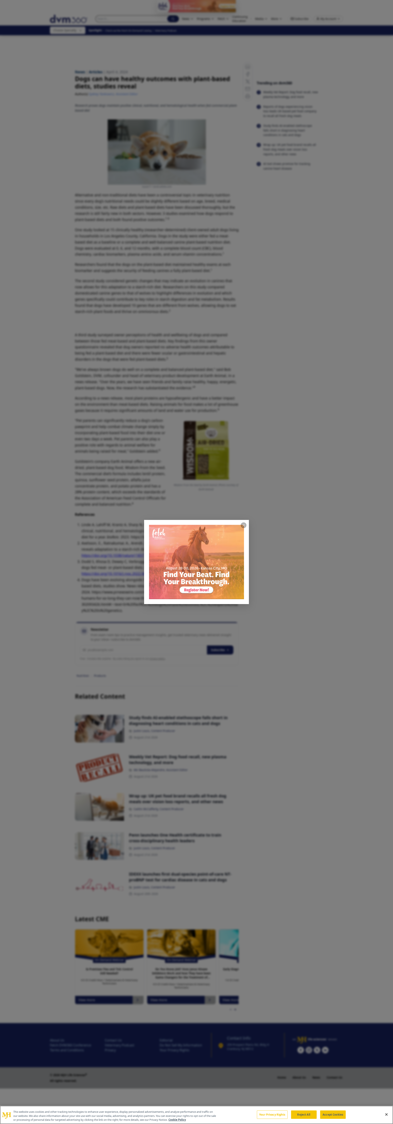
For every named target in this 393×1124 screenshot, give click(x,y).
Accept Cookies (333, 1114)
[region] (196, 1115)
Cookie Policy (177, 1120)
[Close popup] (243, 525)
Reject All (303, 1114)
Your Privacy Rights (272, 1114)
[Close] (386, 1114)
